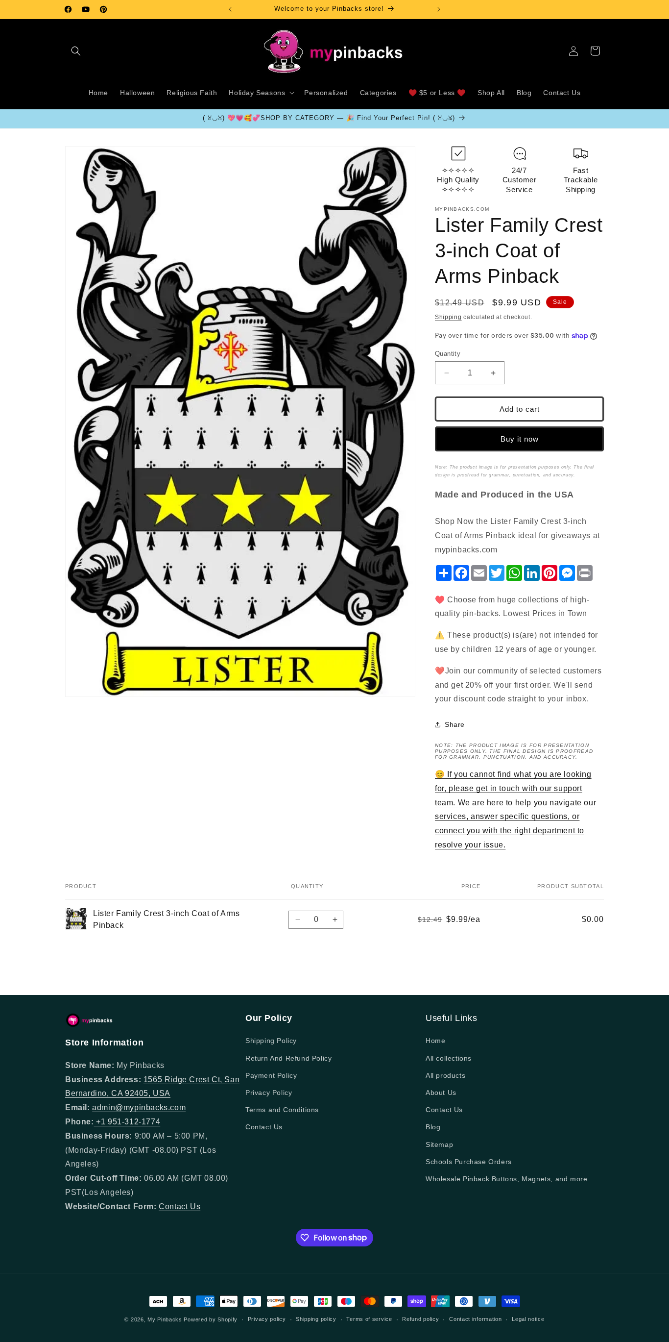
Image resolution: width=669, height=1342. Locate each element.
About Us (441, 1092)
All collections (449, 1058)
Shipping (448, 317)
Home (435, 1040)
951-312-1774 (134, 1122)
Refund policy (420, 1319)
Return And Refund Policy (288, 1058)
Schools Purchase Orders (469, 1162)
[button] (76, 51)
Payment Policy (271, 1075)
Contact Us (179, 1206)
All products (445, 1075)
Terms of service (369, 1319)
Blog (433, 1127)
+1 (101, 1122)
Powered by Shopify (211, 1319)
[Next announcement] (439, 9)
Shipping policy (316, 1319)
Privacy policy (267, 1319)
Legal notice (528, 1319)
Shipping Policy (271, 1040)
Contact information (475, 1319)
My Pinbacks (164, 1319)
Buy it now (520, 439)
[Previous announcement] (230, 9)
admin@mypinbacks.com (139, 1107)
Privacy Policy (268, 1092)
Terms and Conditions (282, 1110)
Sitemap (439, 1144)
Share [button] (455, 724)
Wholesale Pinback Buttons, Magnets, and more (506, 1179)
